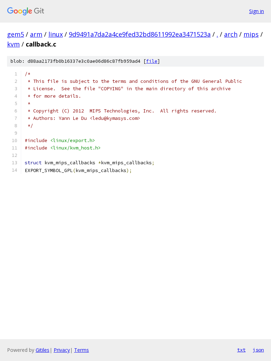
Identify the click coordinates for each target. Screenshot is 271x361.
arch (230, 34)
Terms (81, 350)
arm (36, 34)
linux (55, 34)
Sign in (256, 11)
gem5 (15, 34)
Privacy (62, 350)
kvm (13, 44)
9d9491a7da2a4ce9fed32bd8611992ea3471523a (140, 34)
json (258, 350)
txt (241, 350)
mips (251, 34)
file (151, 61)
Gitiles (42, 350)
